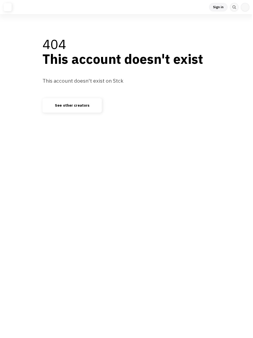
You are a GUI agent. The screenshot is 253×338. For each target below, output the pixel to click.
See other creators (72, 105)
